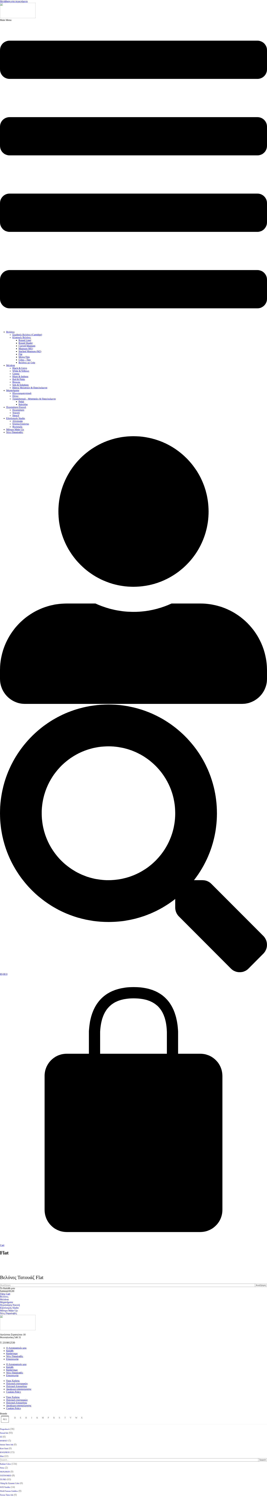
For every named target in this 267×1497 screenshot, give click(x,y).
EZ (1, 1437)
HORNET (4, 1441)
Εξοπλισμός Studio (15, 418)
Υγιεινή (16, 412)
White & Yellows (20, 371)
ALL (5, 1419)
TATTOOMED (5, 1476)
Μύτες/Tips (24, 357)
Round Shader (26, 343)
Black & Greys (19, 368)
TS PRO (3, 1479)
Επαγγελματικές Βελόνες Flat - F (133, 1264)
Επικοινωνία (12, 1359)
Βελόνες (10, 332)
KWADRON (5, 1452)
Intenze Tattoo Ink (6, 1445)
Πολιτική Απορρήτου (16, 1386)
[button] (133, 173)
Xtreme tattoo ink (6, 1495)
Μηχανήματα (12, 390)
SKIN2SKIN (5, 1472)
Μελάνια (10, 365)
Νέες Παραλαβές (14, 432)
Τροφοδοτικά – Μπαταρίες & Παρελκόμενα (34, 398)
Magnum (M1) (26, 348)
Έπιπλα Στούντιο (20, 424)
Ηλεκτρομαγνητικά (21, 393)
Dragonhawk (5, 1429)
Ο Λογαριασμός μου (16, 1348)
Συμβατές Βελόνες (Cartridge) (27, 334)
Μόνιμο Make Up (15, 429)
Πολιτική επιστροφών (17, 1383)
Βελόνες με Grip (27, 362)
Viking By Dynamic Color (9, 1483)
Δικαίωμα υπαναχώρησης (18, 1389)
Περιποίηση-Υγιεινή (16, 407)
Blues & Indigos (20, 376)
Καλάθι (9, 1350)
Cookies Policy (13, 1392)
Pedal (21, 401)
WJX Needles (5, 1487)
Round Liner (25, 340)
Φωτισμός (17, 426)
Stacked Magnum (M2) (30, 351)
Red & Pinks (18, 379)
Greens (15, 373)
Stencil (15, 415)
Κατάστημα (11, 1353)
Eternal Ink (4, 1433)
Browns (16, 382)
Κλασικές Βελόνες (21, 337)
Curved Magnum (27, 346)
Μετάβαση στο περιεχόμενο (14, 1)
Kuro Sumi (4, 1448)
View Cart (5, 1294)
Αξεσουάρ (17, 421)
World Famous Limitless (9, 1491)
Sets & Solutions (20, 385)
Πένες (15, 396)
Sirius (2, 1468)
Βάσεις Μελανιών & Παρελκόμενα (29, 387)
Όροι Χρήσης (13, 1380)
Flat (20, 354)
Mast (2, 1456)
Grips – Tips (25, 359)
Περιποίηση (18, 410)
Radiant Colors (5, 1464)
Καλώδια (23, 404)
